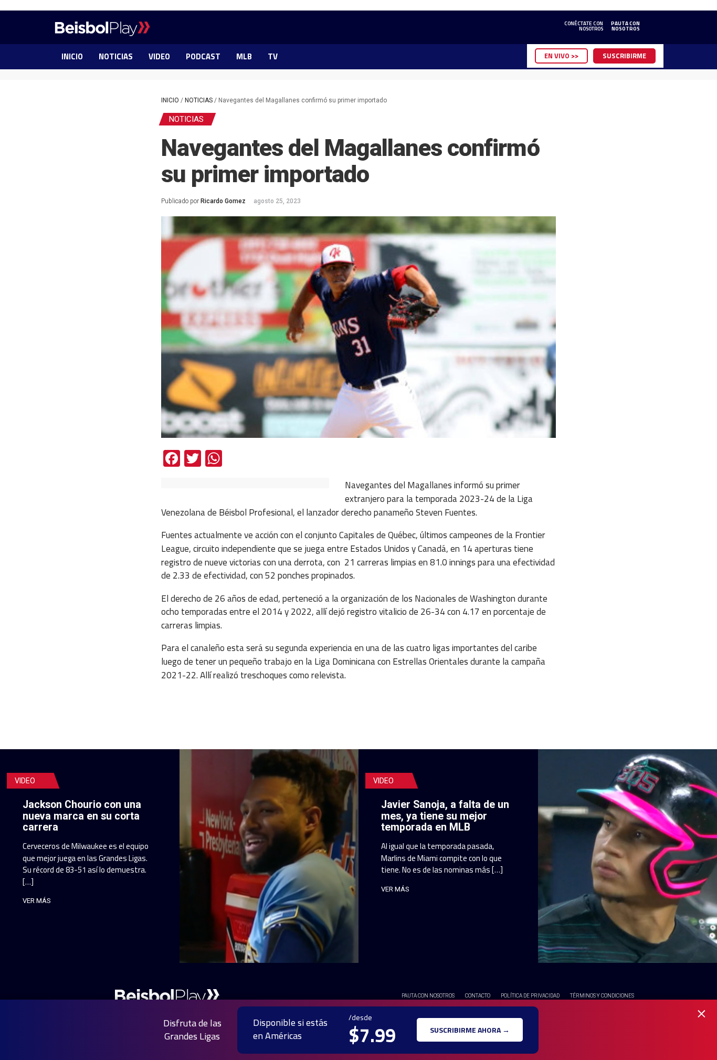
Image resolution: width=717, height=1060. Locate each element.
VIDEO (159, 56)
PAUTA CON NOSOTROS (428, 996)
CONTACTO (477, 996)
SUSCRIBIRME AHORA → (470, 1029)
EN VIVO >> (561, 55)
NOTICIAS (116, 56)
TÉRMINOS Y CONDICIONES (602, 996)
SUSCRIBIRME (624, 55)
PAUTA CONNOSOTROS (625, 26)
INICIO (72, 56)
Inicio (170, 100)
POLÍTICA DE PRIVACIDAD (530, 996)
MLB (244, 56)
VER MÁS (37, 901)
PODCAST (203, 56)
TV (273, 56)
